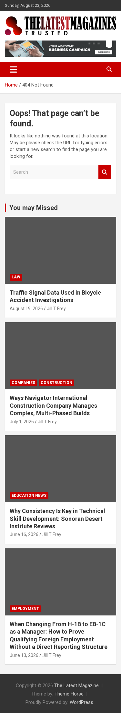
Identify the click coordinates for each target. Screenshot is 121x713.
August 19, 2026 (26, 308)
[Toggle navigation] (13, 69)
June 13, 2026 (24, 655)
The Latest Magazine (76, 685)
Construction (56, 382)
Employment (25, 608)
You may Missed (33, 208)
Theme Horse (69, 694)
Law (16, 277)
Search (104, 172)
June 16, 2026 (24, 534)
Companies (23, 382)
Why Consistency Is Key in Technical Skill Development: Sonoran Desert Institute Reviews (57, 519)
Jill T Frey (56, 308)
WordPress (81, 702)
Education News (29, 495)
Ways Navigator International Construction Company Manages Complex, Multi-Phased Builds (53, 405)
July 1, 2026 (22, 421)
